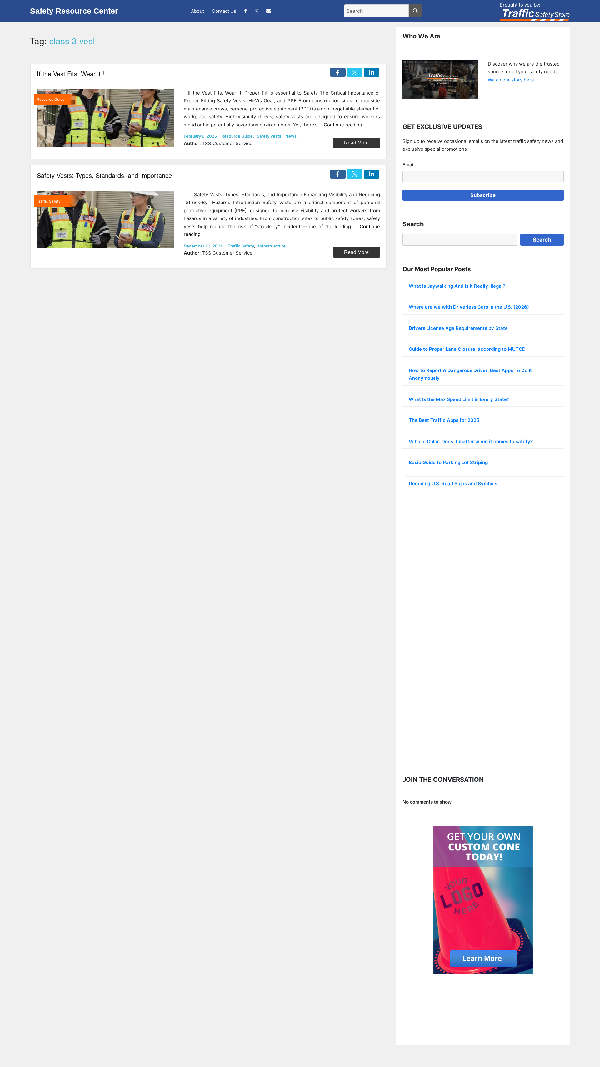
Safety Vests (269, 136)
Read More (356, 142)
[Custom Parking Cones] (483, 900)
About (197, 11)
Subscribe (483, 195)
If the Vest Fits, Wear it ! (70, 73)
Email (408, 165)
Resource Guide (237, 136)
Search (542, 240)
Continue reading (343, 125)
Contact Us (224, 11)
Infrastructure (272, 245)
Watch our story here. (511, 80)
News (291, 136)
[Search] (415, 10)
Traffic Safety (241, 245)
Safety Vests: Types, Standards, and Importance (104, 175)
